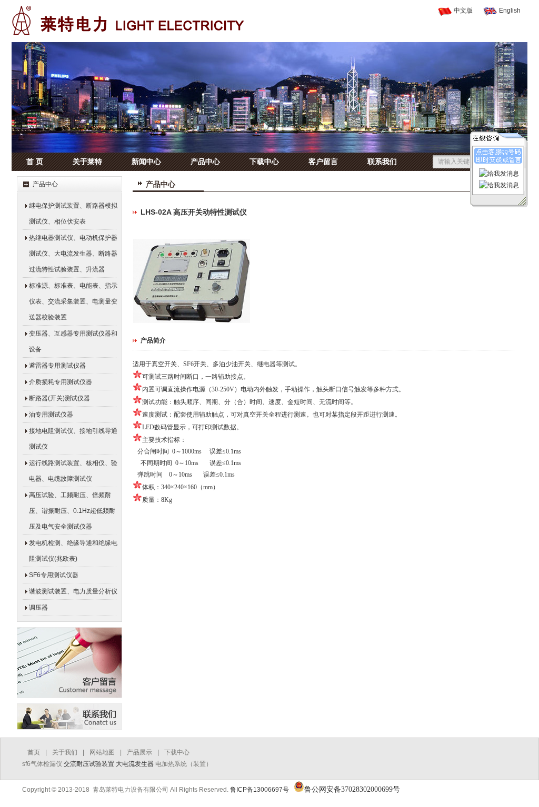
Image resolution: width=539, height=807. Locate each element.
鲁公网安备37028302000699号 (352, 789)
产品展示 (139, 752)
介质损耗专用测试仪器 (60, 382)
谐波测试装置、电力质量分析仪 (73, 591)
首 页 (34, 161)
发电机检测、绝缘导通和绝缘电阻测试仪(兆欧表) (73, 550)
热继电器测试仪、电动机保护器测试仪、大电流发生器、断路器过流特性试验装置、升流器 (73, 253)
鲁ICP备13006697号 (259, 789)
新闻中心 (146, 161)
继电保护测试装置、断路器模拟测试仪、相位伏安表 (73, 213)
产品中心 (205, 161)
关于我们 (64, 752)
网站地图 (102, 752)
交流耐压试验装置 (89, 764)
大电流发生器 (135, 764)
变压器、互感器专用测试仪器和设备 (73, 341)
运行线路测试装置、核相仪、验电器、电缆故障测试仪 (73, 470)
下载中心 (264, 161)
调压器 (38, 607)
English (510, 10)
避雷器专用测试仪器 (57, 365)
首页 (33, 752)
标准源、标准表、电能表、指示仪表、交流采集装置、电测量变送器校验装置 (73, 301)
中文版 (463, 10)
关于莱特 (87, 161)
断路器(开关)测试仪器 (59, 398)
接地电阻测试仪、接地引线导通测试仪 (73, 438)
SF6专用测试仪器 (53, 575)
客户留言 (323, 161)
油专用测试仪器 (51, 414)
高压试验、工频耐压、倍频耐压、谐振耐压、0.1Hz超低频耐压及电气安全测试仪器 (72, 510)
